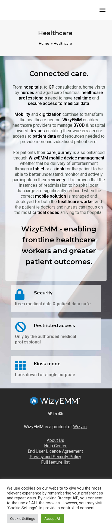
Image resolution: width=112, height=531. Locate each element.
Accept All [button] (52, 519)
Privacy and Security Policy (55, 456)
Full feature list (55, 462)
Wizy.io (80, 426)
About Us (55, 440)
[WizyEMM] (13, 11)
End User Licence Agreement (55, 451)
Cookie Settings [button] (22, 519)
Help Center (55, 445)
